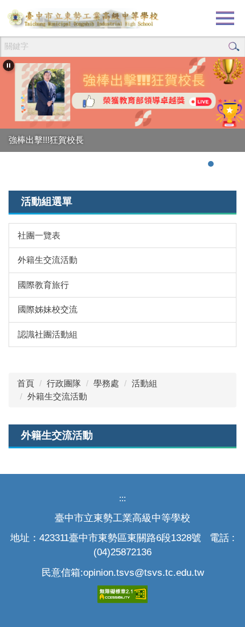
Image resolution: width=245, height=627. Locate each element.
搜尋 (233, 46)
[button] (8, 65)
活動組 (144, 383)
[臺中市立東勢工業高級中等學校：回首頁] (83, 18)
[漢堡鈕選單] (225, 18)
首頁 (25, 383)
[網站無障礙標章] (122, 594)
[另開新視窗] (122, 93)
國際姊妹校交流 (47, 309)
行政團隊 (64, 383)
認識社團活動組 (47, 334)
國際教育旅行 (43, 285)
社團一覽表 (39, 235)
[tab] (199, 164)
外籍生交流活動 (47, 260)
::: (122, 498)
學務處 (106, 383)
